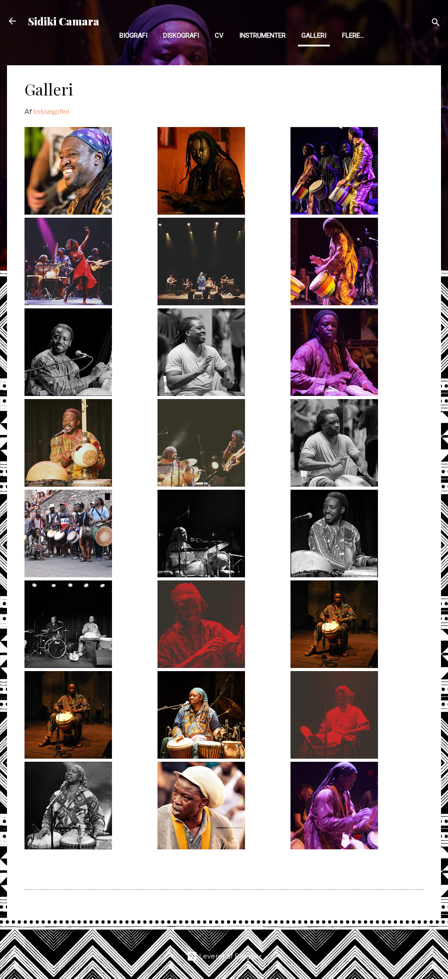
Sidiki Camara (63, 21)
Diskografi (181, 35)
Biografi (133, 35)
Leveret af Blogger (229, 956)
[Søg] (435, 24)
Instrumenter (262, 35)
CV (219, 35)
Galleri (313, 35)
